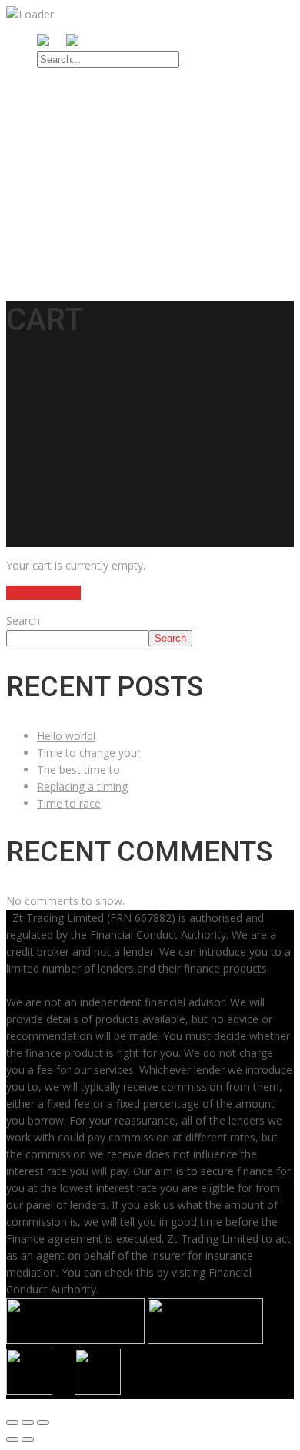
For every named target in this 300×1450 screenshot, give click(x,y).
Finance (62, 185)
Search (23, 620)
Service (61, 167)
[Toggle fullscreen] (28, 1422)
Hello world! (66, 735)
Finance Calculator (113, 202)
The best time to (78, 769)
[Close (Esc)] (12, 1422)
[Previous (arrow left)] (12, 1439)
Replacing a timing (82, 786)
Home (55, 114)
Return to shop (43, 593)
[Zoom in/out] (43, 1422)
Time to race (69, 803)
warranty (67, 219)
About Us (66, 132)
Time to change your (89, 752)
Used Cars (69, 149)
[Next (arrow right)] (28, 1439)
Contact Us (72, 237)
